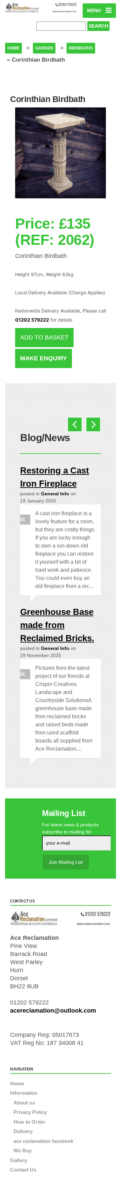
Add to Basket (44, 337)
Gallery (18, 1160)
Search (98, 26)
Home (13, 48)
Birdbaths (81, 48)
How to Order (29, 1122)
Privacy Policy (30, 1112)
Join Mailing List (66, 862)
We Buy (22, 1150)
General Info (55, 493)
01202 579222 (32, 320)
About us (24, 1103)
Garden (44, 48)
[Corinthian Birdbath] (60, 157)
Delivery (23, 1131)
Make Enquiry (43, 358)
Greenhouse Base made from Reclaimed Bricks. (57, 625)
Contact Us (23, 1170)
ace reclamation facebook (43, 1141)
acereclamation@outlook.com (53, 1010)
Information (23, 1093)
